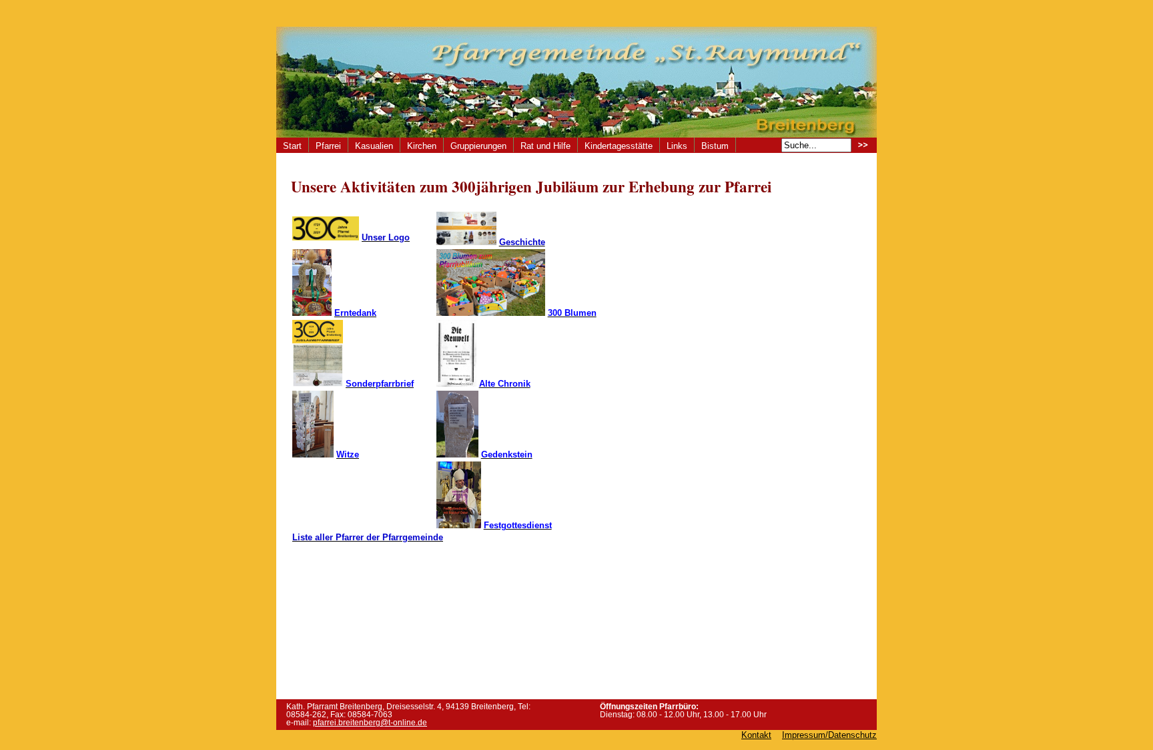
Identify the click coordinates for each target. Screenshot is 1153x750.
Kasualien (374, 146)
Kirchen (421, 146)
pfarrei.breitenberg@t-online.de (370, 723)
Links (677, 146)
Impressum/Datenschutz (829, 735)
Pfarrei (328, 146)
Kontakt (756, 735)
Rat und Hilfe (545, 146)
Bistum (715, 146)
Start (292, 146)
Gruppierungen (478, 146)
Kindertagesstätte (619, 146)
